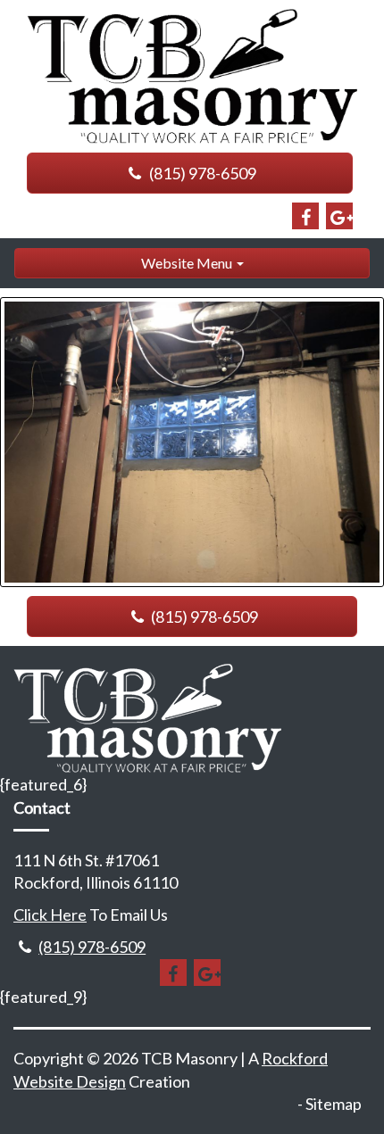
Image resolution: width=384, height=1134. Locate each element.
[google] (339, 216)
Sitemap (333, 1103)
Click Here (50, 914)
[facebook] (305, 216)
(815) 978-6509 (201, 173)
